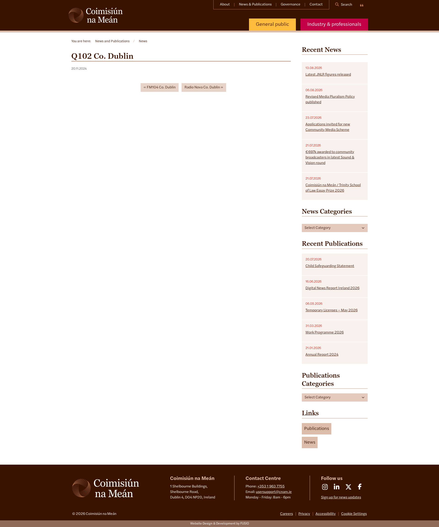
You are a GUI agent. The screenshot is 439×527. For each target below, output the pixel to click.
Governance (290, 4)
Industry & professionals (334, 24)
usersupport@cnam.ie (274, 492)
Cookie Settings (354, 514)
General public (272, 24)
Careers (286, 514)
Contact (316, 4)
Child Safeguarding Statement (329, 266)
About (225, 4)
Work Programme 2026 (324, 332)
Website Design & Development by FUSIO (219, 523)
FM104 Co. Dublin (161, 87)
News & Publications (255, 4)
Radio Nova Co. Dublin (202, 87)
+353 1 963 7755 (271, 486)
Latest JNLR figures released (328, 75)
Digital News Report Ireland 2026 (332, 288)
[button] (316, 428)
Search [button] (346, 5)
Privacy (304, 514)
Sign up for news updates (341, 497)
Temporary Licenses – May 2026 (331, 310)
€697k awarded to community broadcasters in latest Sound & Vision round (329, 157)
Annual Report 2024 (321, 355)
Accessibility (326, 514)
